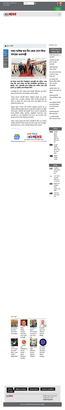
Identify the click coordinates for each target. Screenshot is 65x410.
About (10, 389)
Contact (10, 391)
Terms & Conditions (48, 389)
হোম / (8, 46)
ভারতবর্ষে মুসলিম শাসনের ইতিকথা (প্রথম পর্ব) (55, 97)
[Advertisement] (32, 29)
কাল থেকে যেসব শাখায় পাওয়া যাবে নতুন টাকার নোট (55, 74)
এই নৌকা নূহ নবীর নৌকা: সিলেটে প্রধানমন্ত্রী (54, 62)
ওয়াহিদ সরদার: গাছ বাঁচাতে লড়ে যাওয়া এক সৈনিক (55, 90)
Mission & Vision (21, 389)
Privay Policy (34, 389)
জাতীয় (11, 46)
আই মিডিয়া (29, 404)
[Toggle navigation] (59, 14)
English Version (58, 8)
